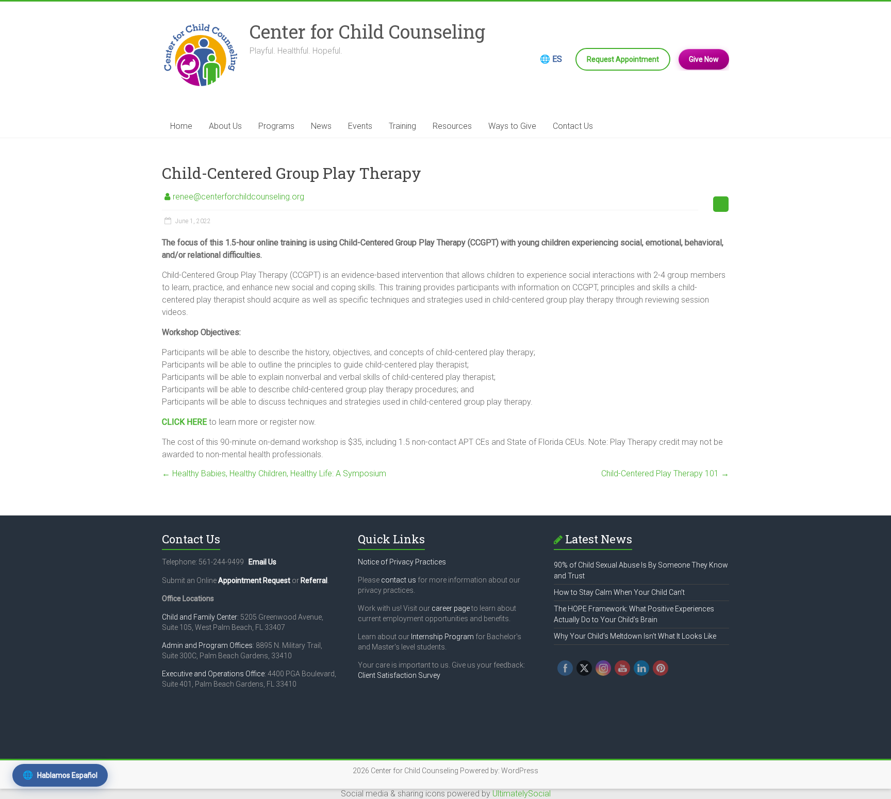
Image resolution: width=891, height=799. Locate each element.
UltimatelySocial (521, 793)
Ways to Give (512, 126)
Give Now (704, 59)
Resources (452, 126)
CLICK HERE (184, 422)
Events (360, 126)
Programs (276, 126)
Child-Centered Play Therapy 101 (665, 473)
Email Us (262, 562)
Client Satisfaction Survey (399, 675)
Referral (314, 580)
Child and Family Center (199, 617)
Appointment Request (254, 580)
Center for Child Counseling (367, 31)
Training (402, 126)
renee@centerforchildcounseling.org (238, 197)
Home (181, 126)
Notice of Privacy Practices (402, 562)
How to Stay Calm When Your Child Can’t (619, 592)
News (321, 126)
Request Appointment (623, 59)
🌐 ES (551, 59)
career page (451, 608)
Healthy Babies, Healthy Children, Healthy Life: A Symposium (274, 473)
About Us (225, 126)
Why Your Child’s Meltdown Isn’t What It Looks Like (635, 636)
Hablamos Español (60, 775)
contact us (398, 580)
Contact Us (573, 126)
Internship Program (442, 636)
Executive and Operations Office (213, 674)
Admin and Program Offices (207, 645)
